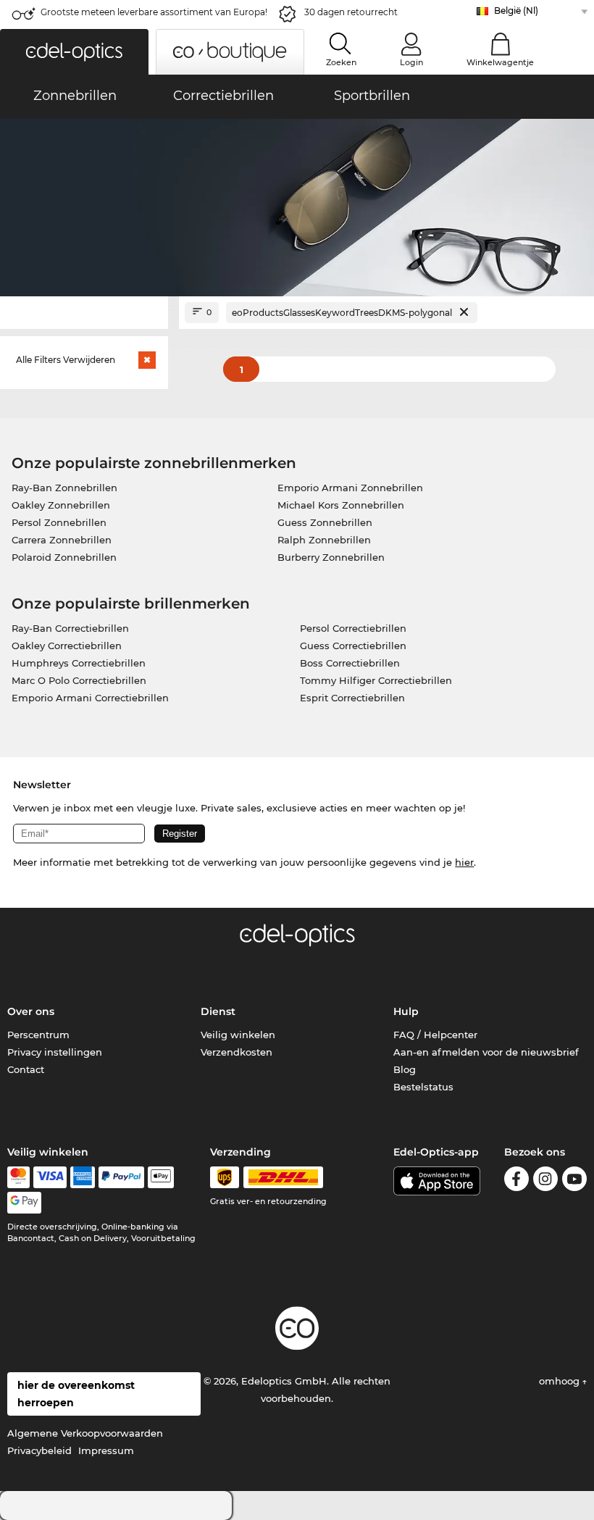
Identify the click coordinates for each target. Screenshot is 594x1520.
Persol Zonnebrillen (59, 522)
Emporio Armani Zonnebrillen (350, 487)
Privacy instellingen (54, 1052)
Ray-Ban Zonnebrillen (64, 487)
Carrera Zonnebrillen (62, 540)
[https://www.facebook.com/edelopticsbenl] (516, 1181)
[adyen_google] (24, 1203)
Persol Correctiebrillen (353, 628)
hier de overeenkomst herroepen (76, 1394)
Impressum (106, 1450)
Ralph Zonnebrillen (324, 540)
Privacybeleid (39, 1450)
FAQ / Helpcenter (435, 1034)
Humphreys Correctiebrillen (79, 663)
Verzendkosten (236, 1052)
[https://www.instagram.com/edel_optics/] (545, 1181)
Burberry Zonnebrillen (331, 557)
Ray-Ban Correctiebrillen (70, 628)
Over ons (30, 1011)
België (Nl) (516, 10)
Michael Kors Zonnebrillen (340, 505)
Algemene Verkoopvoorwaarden (85, 1433)
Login (411, 62)
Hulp (406, 1011)
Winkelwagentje (500, 62)
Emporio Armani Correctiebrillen (90, 697)
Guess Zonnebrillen (324, 522)
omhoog (560, 1381)
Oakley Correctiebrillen (67, 645)
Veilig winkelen (238, 1034)
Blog (404, 1069)
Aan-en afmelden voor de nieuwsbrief (486, 1052)
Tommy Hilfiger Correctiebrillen (376, 680)
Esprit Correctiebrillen (352, 697)
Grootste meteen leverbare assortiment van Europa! (154, 12)
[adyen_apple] (161, 1177)
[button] (74, 52)
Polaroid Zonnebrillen (64, 557)
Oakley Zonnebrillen (61, 505)
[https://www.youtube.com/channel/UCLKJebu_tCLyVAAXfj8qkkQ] (574, 1181)
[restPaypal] (121, 1177)
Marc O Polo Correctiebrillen (79, 680)
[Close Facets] (84, 312)
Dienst (218, 1011)
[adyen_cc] (18, 1177)
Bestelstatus (423, 1087)
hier (464, 862)
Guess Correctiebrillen (353, 645)
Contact (25, 1069)
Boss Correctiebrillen (350, 663)
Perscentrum (38, 1034)
